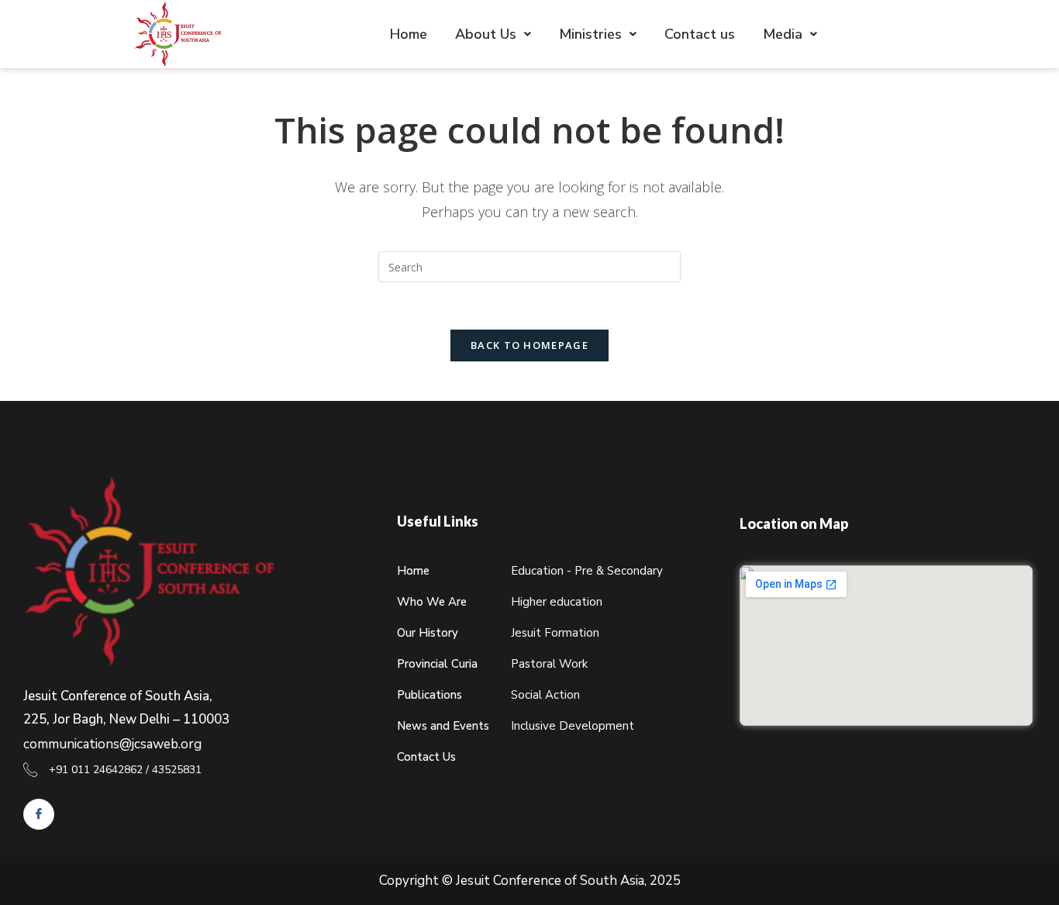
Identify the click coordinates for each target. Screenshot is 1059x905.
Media (782, 34)
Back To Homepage (529, 345)
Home (408, 34)
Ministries (590, 34)
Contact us (699, 34)
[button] (493, 34)
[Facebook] (38, 814)
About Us (485, 34)
